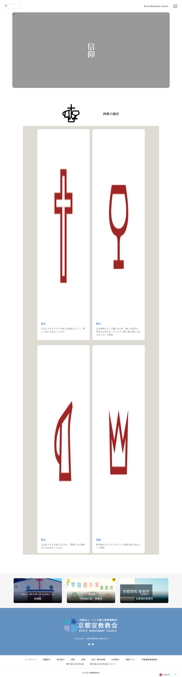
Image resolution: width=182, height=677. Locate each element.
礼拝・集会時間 (98, 659)
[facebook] (89, 644)
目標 (83, 659)
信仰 (73, 659)
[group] (38, 590)
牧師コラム (130, 659)
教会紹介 (61, 659)
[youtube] (93, 644)
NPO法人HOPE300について (103, 664)
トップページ (31, 659)
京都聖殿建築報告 (149, 659)
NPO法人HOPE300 (75, 664)
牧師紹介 (47, 659)
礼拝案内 (115, 659)
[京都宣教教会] (13, 6)
